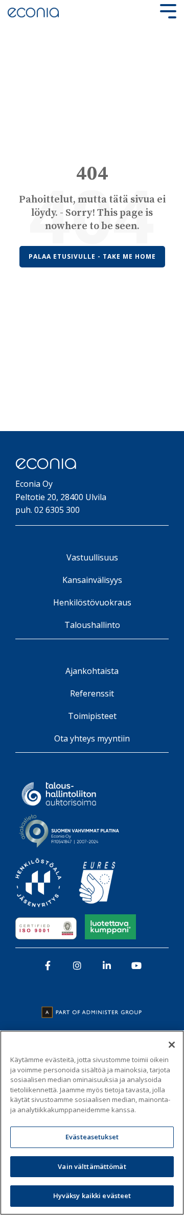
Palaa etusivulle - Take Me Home (92, 256)
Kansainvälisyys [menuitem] (92, 580)
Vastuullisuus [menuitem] (92, 557)
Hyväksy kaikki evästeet (92, 1195)
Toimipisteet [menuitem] (92, 716)
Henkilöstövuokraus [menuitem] (92, 602)
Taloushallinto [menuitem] (92, 625)
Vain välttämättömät (92, 1166)
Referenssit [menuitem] (92, 693)
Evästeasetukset (92, 1136)
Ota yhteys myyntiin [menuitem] (92, 738)
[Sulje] (171, 1044)
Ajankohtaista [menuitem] (92, 671)
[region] (92, 1122)
